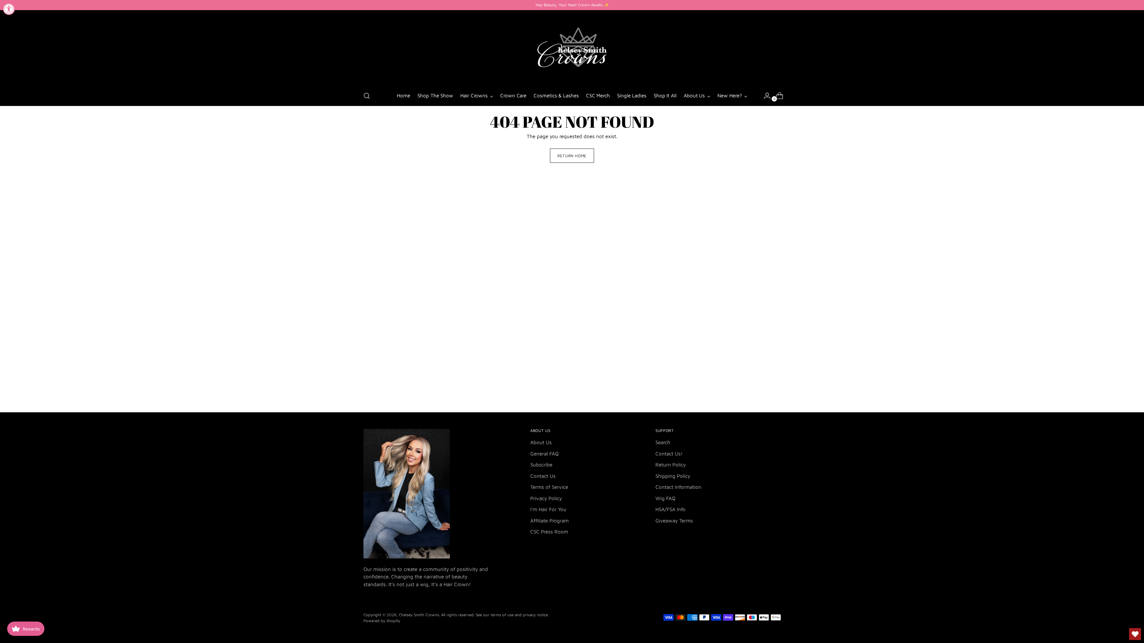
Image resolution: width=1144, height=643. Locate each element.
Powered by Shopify (381, 620)
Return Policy (670, 465)
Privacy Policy (546, 498)
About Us (541, 442)
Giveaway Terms (674, 521)
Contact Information (678, 487)
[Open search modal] (367, 96)
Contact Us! (669, 454)
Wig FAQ (665, 498)
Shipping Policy (672, 476)
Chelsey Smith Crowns (419, 614)
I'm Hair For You (548, 509)
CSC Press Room (549, 532)
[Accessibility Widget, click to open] (9, 9)
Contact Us (543, 476)
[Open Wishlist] (1135, 634)
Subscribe (541, 465)
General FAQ (544, 454)
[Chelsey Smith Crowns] (572, 48)
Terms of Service (549, 487)
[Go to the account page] (765, 96)
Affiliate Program (549, 521)
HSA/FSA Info (670, 509)
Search (662, 442)
